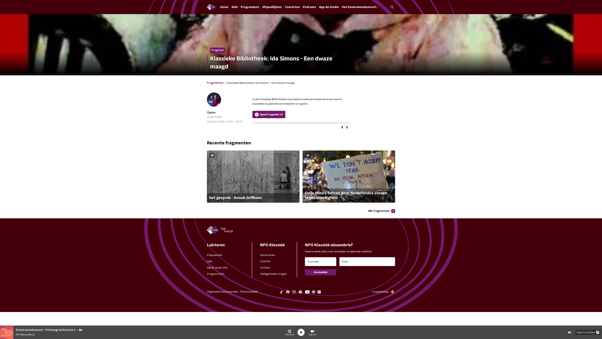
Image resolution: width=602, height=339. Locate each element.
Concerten (292, 7)
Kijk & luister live (217, 267)
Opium (211, 112)
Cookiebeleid (380, 292)
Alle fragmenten (379, 211)
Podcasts (309, 7)
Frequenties (214, 255)
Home (224, 7)
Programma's (250, 7)
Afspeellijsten (272, 7)
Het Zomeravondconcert (359, 7)
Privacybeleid (249, 291)
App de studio (329, 7)
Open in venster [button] (586, 332)
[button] (290, 332)
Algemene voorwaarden (222, 291)
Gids (235, 7)
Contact (265, 267)
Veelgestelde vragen (273, 274)
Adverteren (267, 255)
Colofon (265, 261)
